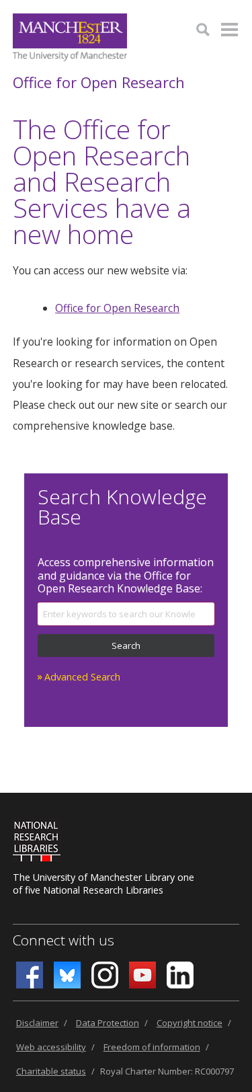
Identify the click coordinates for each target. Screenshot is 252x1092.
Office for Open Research (99, 82)
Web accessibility (51, 1047)
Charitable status (51, 1071)
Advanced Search (82, 676)
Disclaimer (37, 1023)
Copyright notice (189, 1023)
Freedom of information (151, 1047)
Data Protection (107, 1023)
